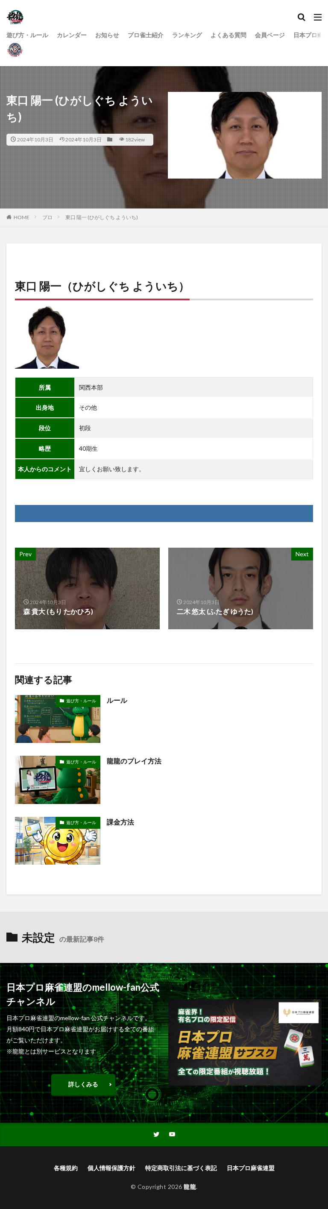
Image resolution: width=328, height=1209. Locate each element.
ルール (117, 700)
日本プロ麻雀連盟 (251, 1167)
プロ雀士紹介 (146, 34)
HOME (21, 217)
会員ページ (270, 34)
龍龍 (190, 1186)
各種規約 (66, 1167)
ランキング (187, 34)
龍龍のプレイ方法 (134, 761)
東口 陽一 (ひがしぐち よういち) (101, 217)
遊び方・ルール (27, 34)
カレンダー (72, 34)
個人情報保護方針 (111, 1167)
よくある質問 (228, 34)
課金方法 (120, 822)
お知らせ (107, 34)
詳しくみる (83, 1084)
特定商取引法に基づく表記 (181, 1167)
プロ (47, 217)
